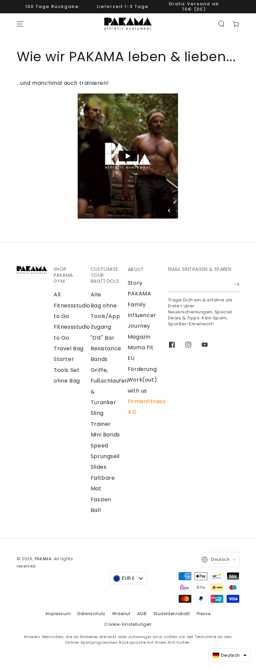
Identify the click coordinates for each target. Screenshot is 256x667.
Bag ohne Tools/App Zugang (105, 316)
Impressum (58, 613)
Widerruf (121, 613)
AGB (142, 613)
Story (135, 283)
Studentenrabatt (171, 613)
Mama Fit (141, 347)
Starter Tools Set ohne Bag (67, 370)
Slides (99, 467)
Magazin (139, 337)
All (57, 294)
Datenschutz (91, 613)
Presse (204, 613)
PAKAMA (43, 559)
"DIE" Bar (102, 338)
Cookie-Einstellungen (128, 624)
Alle (96, 294)
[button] (221, 24)
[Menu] (20, 24)
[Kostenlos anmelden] (237, 284)
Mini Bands (105, 434)
